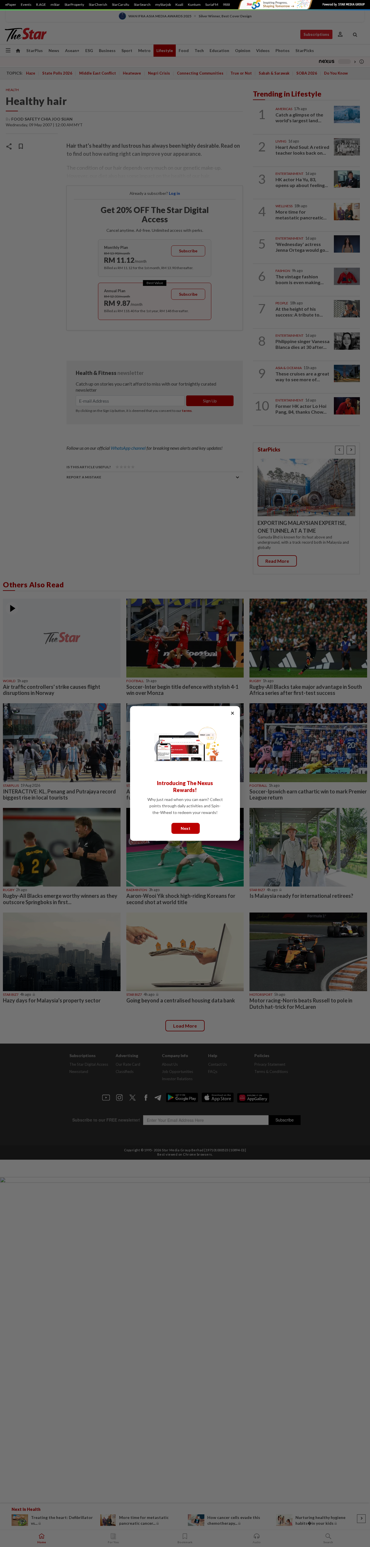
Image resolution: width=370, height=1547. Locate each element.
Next (185, 828)
